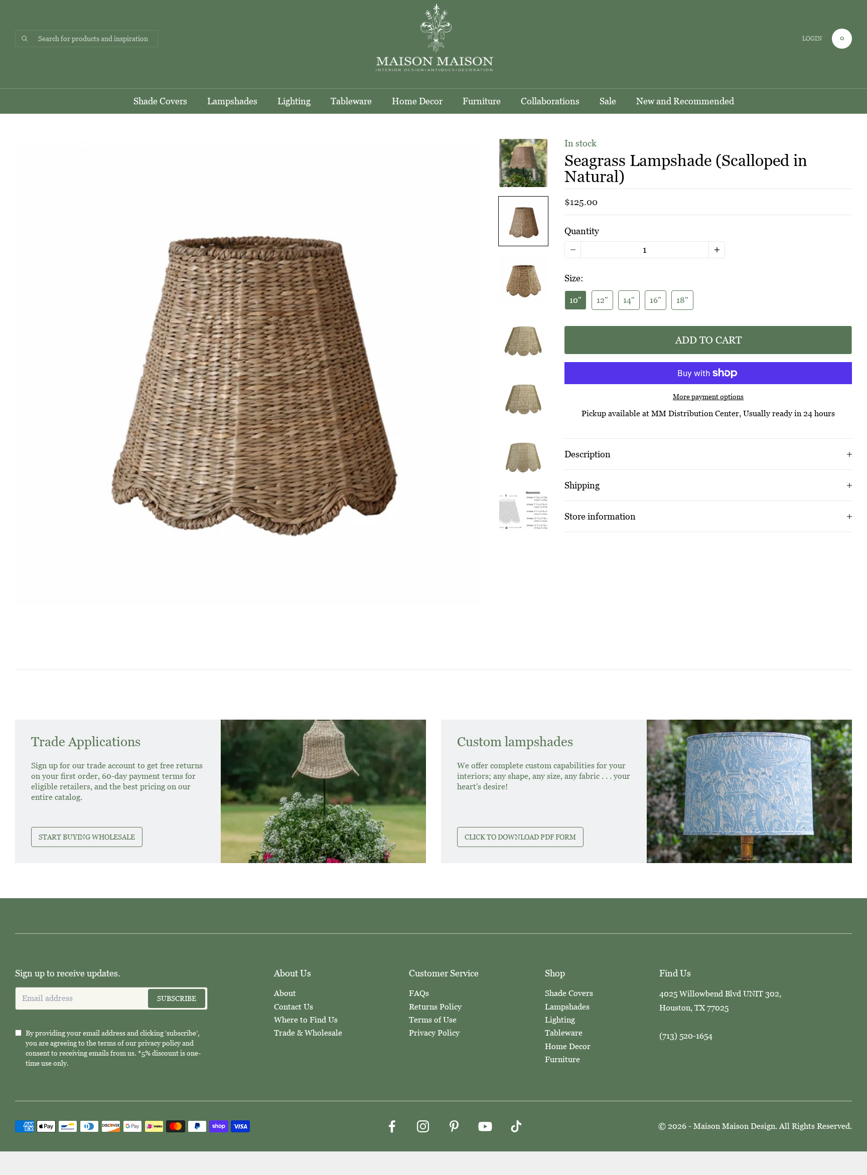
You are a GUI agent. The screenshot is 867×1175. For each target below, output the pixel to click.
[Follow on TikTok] (516, 1126)
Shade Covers (160, 101)
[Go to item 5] (523, 396)
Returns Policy (435, 1007)
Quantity (581, 231)
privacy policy (159, 1043)
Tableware (351, 101)
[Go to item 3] (523, 279)
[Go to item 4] (523, 337)
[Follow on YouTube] (485, 1126)
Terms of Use (433, 1020)
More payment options (708, 397)
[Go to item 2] (523, 221)
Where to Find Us (306, 1020)
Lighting (294, 101)
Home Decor (417, 101)
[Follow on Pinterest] (454, 1126)
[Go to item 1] (523, 163)
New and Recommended (685, 101)
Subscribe (176, 998)
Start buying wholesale (87, 837)
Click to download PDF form (520, 837)
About (285, 993)
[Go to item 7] (523, 512)
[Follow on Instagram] (422, 1126)
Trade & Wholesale (308, 1033)
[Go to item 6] (523, 454)
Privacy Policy (434, 1033)
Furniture (482, 101)
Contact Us (293, 1007)
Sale (608, 101)
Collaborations (550, 101)
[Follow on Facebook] (391, 1126)
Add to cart (708, 340)
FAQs (419, 993)
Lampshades (232, 101)
